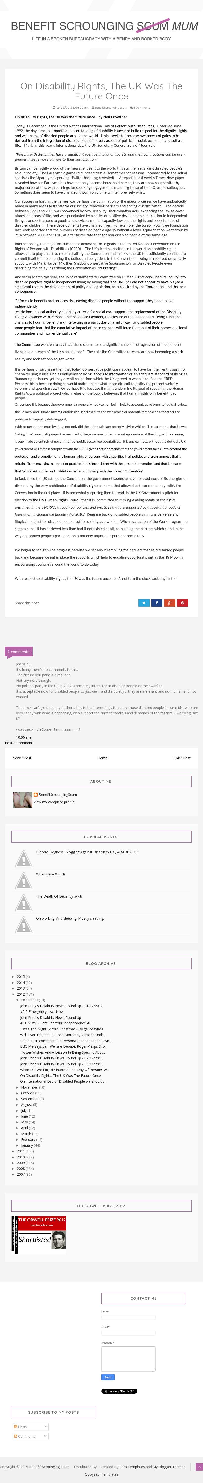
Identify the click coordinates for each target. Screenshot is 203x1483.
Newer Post (21, 758)
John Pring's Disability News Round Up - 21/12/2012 (61, 1005)
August (27, 1104)
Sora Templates (132, 1466)
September (30, 1098)
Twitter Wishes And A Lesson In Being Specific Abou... (63, 1052)
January (27, 1145)
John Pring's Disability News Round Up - (51, 1017)
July (24, 1110)
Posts (22, 1427)
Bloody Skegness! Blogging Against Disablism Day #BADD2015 (87, 852)
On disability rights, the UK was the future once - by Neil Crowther (71, 117)
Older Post (182, 758)
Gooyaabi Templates (101, 1474)
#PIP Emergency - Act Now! (42, 1011)
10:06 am (23, 737)
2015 (21, 976)
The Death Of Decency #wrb (59, 896)
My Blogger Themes (169, 1466)
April (25, 1127)
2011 (21, 1151)
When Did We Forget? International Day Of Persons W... (64, 1069)
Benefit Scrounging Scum (49, 1466)
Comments (26, 1436)
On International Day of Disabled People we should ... (62, 1081)
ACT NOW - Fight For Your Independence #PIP (57, 1023)
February (28, 1139)
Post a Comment (18, 742)
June (25, 1116)
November (30, 1087)
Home (102, 758)
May (25, 1122)
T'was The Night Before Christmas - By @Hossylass (61, 1029)
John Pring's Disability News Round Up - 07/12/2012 (61, 1058)
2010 (21, 1157)
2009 (21, 1162)
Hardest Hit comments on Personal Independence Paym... (66, 1040)
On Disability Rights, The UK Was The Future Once (60, 1075)
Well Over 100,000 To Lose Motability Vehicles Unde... (63, 1034)
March (26, 1133)
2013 (21, 988)
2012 (21, 994)
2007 (21, 1174)
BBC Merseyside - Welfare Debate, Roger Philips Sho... (63, 1046)
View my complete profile (54, 802)
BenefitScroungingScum (58, 795)
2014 (21, 982)
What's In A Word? (50, 874)
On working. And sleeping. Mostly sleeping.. (70, 918)
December (30, 999)
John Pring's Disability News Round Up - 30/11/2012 (61, 1064)
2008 (21, 1168)
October (28, 1093)
